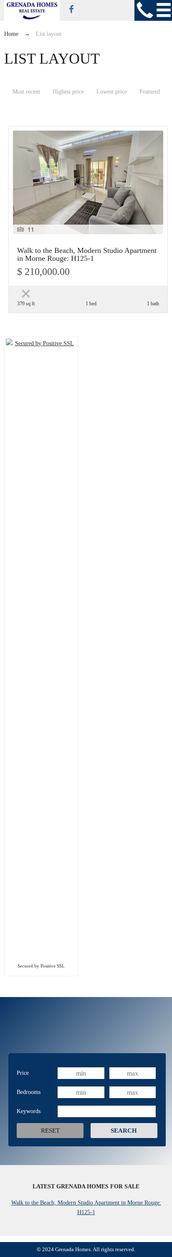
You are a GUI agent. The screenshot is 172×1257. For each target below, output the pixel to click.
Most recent (26, 92)
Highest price (68, 92)
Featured (149, 92)
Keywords (28, 1111)
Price (23, 1073)
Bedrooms (28, 1092)
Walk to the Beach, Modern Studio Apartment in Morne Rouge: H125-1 (87, 254)
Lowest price (111, 92)
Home (11, 34)
